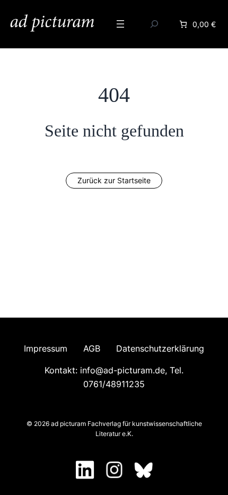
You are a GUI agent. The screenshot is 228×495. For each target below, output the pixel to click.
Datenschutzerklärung (160, 348)
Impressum (45, 348)
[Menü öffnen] (120, 24)
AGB (91, 348)
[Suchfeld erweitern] (154, 24)
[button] (114, 181)
